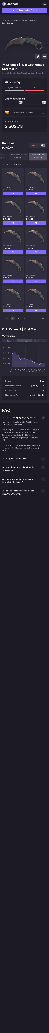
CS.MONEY (6, 20)
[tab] (9, 340)
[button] (13, 193)
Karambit (24, 20)
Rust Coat (33, 20)
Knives (15, 20)
